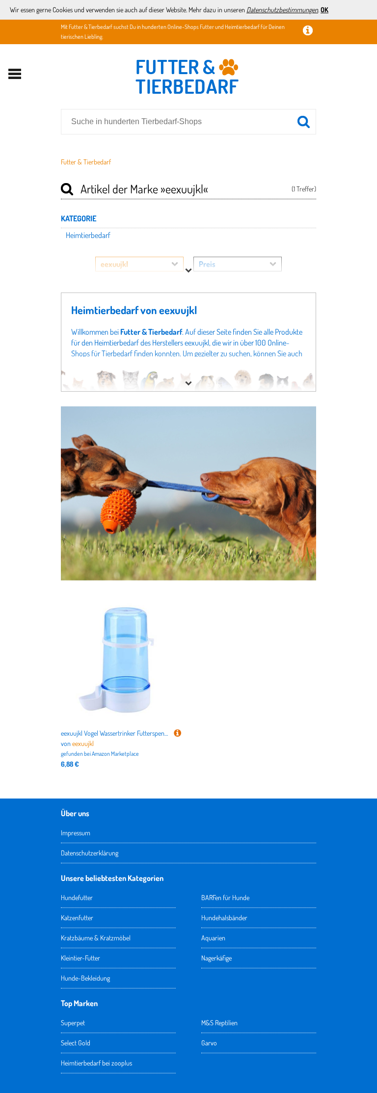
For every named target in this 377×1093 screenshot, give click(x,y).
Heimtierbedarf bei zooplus (96, 1063)
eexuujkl (83, 743)
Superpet (73, 1022)
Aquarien (213, 937)
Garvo (209, 1043)
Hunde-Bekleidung (85, 978)
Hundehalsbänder (224, 917)
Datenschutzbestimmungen (282, 9)
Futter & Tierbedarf (86, 162)
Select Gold (75, 1043)
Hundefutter (77, 897)
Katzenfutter (77, 917)
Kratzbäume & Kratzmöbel (96, 937)
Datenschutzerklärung (89, 853)
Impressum (75, 832)
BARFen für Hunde (225, 897)
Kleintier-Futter (80, 958)
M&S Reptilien (219, 1022)
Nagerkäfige (216, 958)
